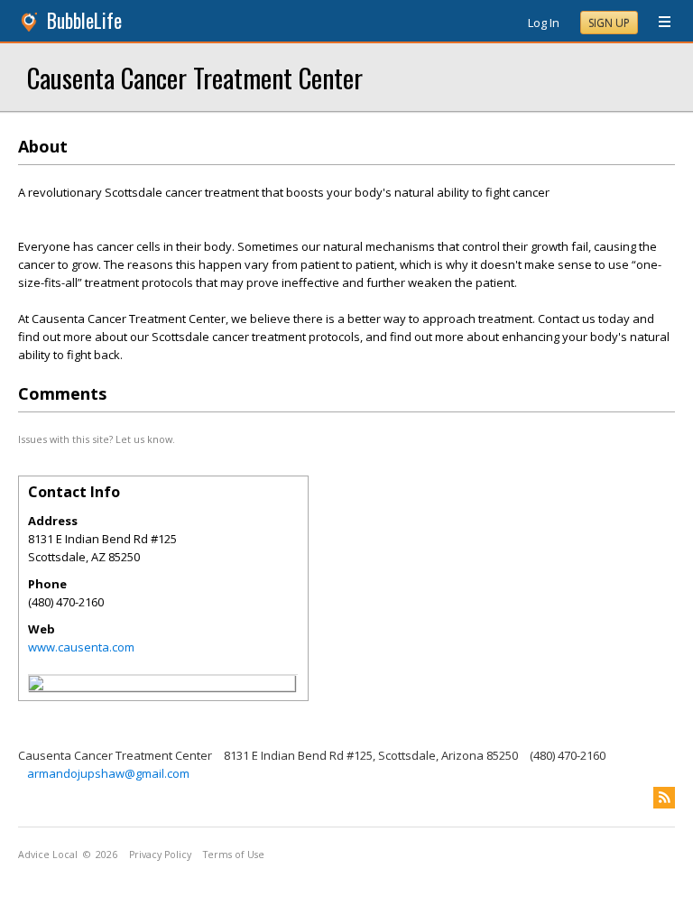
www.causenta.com (81, 647)
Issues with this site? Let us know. (96, 439)
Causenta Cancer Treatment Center (195, 77)
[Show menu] (658, 22)
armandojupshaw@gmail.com (108, 773)
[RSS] (664, 797)
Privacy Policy (160, 854)
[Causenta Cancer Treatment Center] (36, 686)
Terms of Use (233, 854)
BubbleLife (84, 20)
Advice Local (48, 854)
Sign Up (609, 23)
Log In (543, 22)
